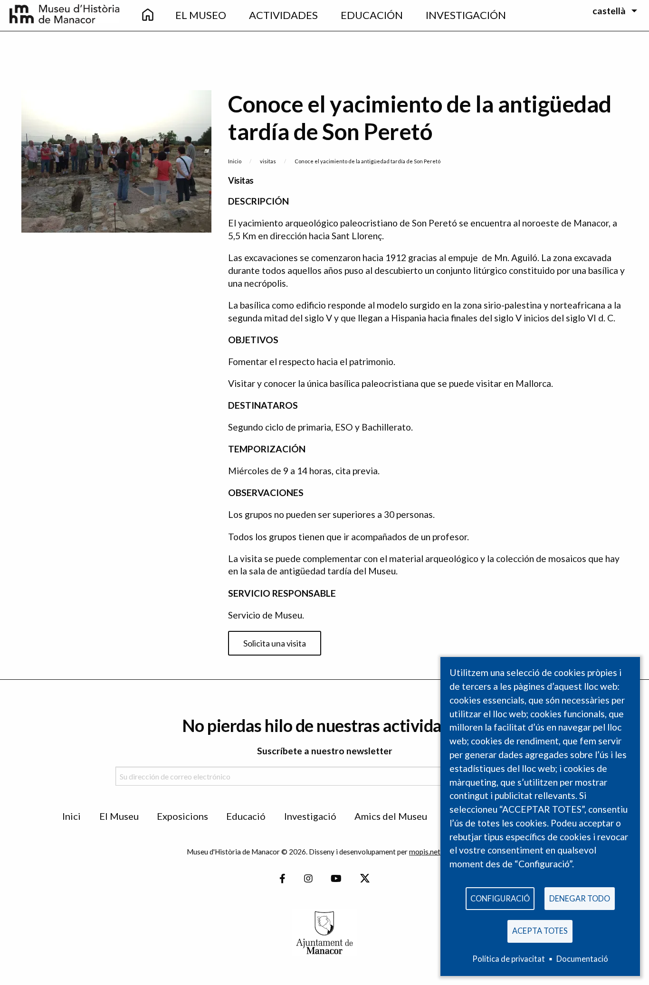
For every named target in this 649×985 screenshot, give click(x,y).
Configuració (500, 898)
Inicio (234, 161)
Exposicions (182, 816)
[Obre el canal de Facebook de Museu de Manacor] (282, 878)
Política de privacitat (508, 958)
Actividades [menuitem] (283, 15)
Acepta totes (540, 930)
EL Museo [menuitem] (200, 15)
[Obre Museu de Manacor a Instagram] (308, 878)
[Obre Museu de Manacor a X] (364, 878)
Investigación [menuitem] (466, 15)
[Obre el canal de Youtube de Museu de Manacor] (336, 878)
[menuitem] (147, 15)
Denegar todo (579, 898)
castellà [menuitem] (609, 10)
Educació (246, 816)
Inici (71, 816)
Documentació (582, 958)
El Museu (119, 816)
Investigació (310, 816)
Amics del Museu (390, 816)
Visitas (241, 180)
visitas (268, 161)
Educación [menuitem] (372, 15)
